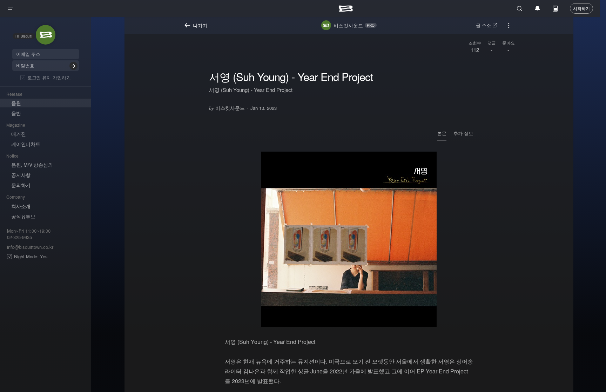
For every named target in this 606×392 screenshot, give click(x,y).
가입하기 (62, 77)
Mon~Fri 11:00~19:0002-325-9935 (28, 234)
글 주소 (483, 25)
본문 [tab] (441, 133)
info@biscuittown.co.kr (30, 247)
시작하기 (581, 8)
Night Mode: (31, 256)
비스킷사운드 (227, 107)
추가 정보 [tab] (463, 133)
